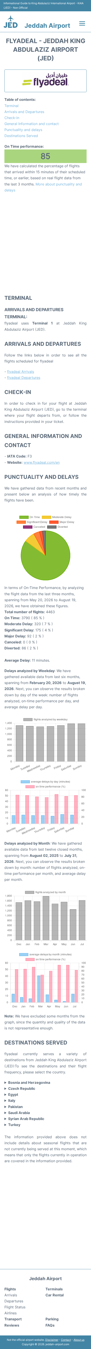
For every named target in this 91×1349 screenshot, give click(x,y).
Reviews (11, 1325)
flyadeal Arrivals (20, 371)
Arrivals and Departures (24, 111)
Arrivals (10, 1295)
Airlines (10, 1313)
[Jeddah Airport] (11, 22)
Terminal (11, 105)
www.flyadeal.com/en (42, 462)
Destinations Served (21, 135)
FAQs (50, 1325)
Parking (52, 1319)
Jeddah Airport (47, 25)
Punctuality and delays (23, 129)
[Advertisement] (45, 243)
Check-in (11, 117)
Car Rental (55, 1295)
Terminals (54, 1289)
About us (79, 1339)
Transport (13, 1319)
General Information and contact (31, 123)
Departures (13, 1301)
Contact (66, 1339)
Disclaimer (51, 1339)
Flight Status (14, 1307)
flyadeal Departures (23, 377)
